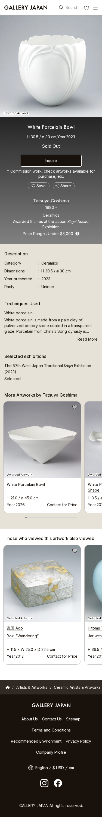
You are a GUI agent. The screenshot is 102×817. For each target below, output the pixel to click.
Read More (88, 339)
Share (65, 185)
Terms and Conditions (51, 730)
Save (74, 407)
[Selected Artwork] (51, 66)
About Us (29, 719)
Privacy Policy (78, 741)
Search (72, 7)
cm (71, 767)
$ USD (58, 767)
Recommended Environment (36, 741)
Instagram (44, 783)
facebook (58, 783)
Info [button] (77, 234)
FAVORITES (87, 9)
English (41, 767)
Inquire (51, 160)
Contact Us (52, 719)
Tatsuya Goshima (51, 200)
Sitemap (73, 719)
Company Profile (51, 752)
